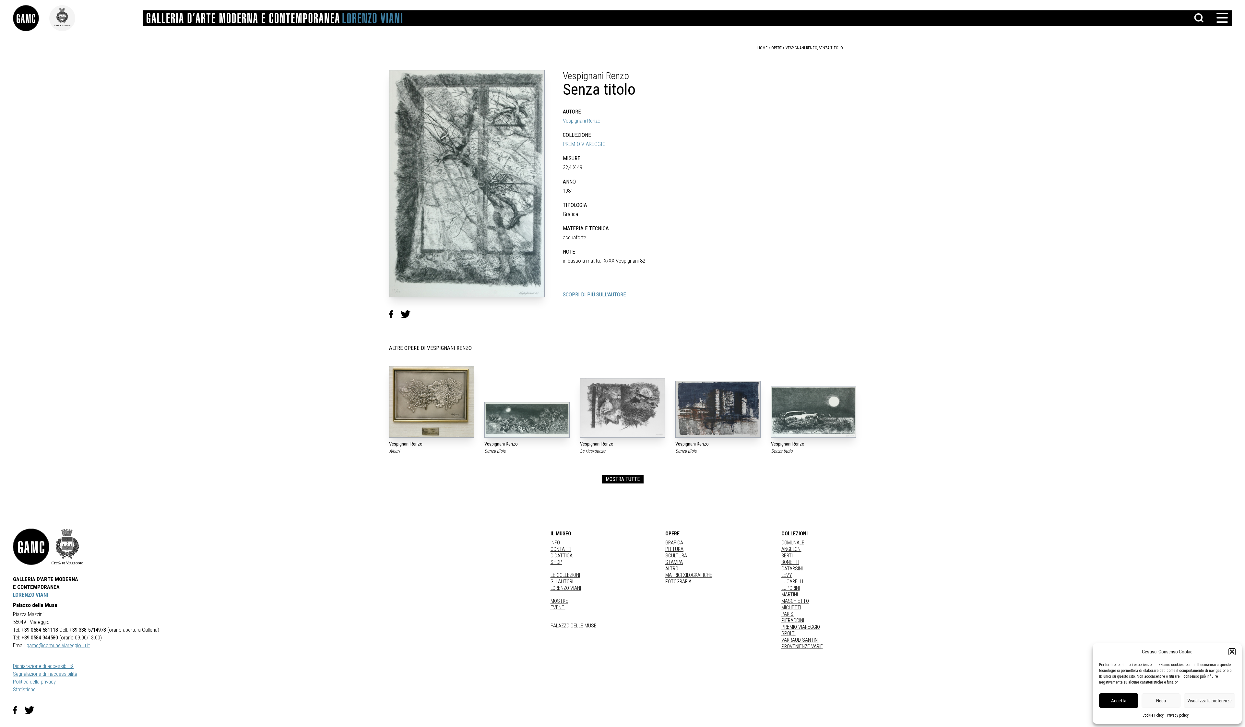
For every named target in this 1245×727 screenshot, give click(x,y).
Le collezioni (565, 575)
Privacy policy (1178, 715)
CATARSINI (792, 569)
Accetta (1118, 701)
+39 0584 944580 (39, 637)
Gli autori (562, 581)
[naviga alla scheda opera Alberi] (431, 401)
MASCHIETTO (795, 601)
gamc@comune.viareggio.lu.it (58, 645)
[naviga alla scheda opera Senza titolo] (527, 419)
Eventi (558, 607)
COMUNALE (792, 543)
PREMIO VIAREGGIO (584, 144)
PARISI (787, 614)
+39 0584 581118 (39, 629)
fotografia (678, 581)
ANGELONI (791, 549)
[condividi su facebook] (395, 314)
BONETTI (790, 562)
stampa (674, 562)
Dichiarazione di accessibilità (43, 666)
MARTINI (789, 594)
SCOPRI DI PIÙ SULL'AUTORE (594, 294)
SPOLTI (788, 633)
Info (555, 543)
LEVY (786, 575)
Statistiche (24, 689)
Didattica (562, 556)
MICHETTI (791, 607)
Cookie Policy (1153, 715)
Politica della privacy (34, 681)
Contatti (561, 549)
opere (776, 48)
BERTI (787, 556)
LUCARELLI (792, 581)
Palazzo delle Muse (574, 626)
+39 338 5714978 (87, 629)
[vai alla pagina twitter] (32, 710)
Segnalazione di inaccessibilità (45, 674)
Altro (671, 569)
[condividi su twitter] (408, 314)
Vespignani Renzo (581, 120)
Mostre (559, 601)
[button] (1232, 652)
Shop (556, 562)
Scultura (676, 556)
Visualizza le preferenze (1209, 701)
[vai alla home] (31, 547)
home (762, 48)
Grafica (674, 543)
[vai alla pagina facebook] (19, 710)
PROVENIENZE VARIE (802, 646)
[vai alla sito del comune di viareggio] (67, 547)
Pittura (674, 549)
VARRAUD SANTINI (800, 640)
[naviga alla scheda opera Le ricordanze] (622, 407)
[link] (31, 18)
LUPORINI (790, 588)
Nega (1161, 701)
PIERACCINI (792, 620)
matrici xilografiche (688, 575)
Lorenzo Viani (566, 588)
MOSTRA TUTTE (623, 479)
